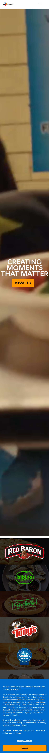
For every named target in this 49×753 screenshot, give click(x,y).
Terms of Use (26, 687)
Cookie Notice (12, 689)
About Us (23, 283)
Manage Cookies (24, 740)
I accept (24, 748)
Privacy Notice (38, 687)
